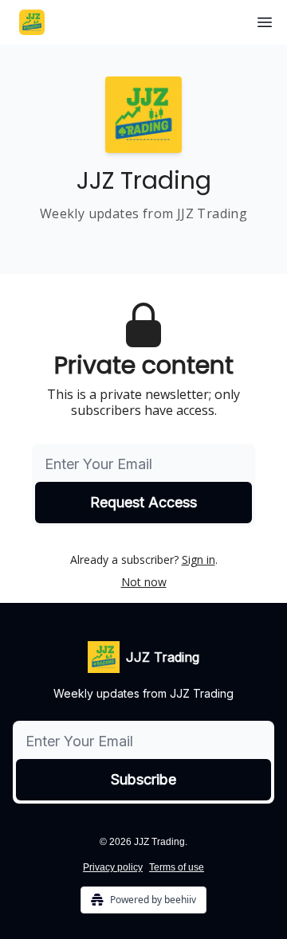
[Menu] (264, 20)
